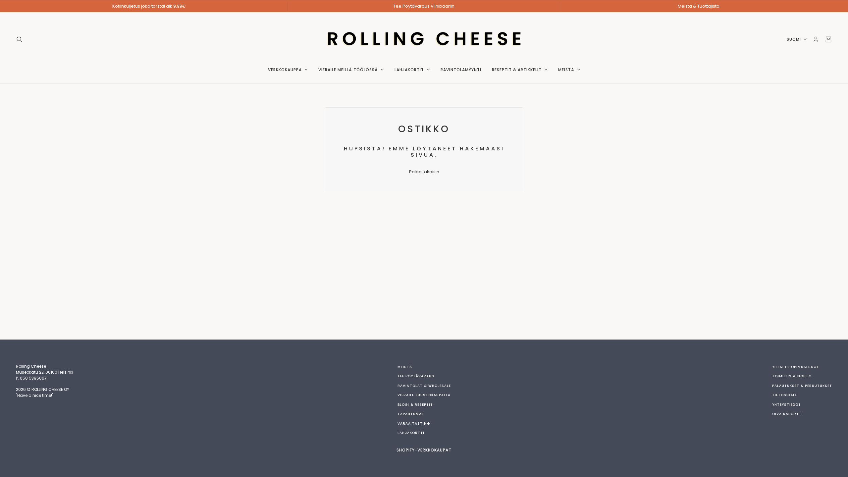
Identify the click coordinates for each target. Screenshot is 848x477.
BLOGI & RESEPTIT (415, 404)
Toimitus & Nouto (792, 376)
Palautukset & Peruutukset (802, 385)
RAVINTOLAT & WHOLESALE (424, 385)
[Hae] (19, 39)
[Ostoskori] (828, 39)
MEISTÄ (405, 366)
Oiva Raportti (787, 413)
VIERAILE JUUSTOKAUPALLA (424, 395)
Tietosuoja (784, 395)
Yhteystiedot (786, 404)
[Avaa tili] (816, 39)
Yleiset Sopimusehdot (795, 366)
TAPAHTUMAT (411, 413)
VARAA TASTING (414, 423)
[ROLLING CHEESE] (424, 39)
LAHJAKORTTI (411, 432)
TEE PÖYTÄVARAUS (416, 376)
